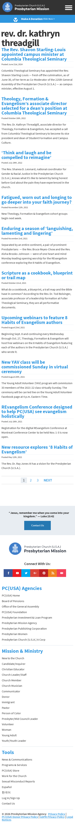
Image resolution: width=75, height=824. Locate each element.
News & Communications (17, 759)
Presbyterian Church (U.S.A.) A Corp (23, 639)
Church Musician (12, 685)
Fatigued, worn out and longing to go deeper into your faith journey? (36, 199)
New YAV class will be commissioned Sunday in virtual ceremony (34, 366)
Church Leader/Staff (14, 674)
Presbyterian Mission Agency (19, 623)
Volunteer (8, 724)
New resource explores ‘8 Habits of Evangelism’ (37, 449)
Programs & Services (14, 765)
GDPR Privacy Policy (52, 817)
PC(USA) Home (11, 595)
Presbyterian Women (14, 634)
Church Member (11, 680)
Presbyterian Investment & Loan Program (27, 617)
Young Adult (9, 735)
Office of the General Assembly (20, 606)
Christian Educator (13, 669)
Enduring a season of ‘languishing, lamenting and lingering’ (37, 231)
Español (7, 787)
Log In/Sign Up (11, 798)
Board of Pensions (13, 601)
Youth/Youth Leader (14, 740)
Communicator (11, 691)
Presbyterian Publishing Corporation (24, 628)
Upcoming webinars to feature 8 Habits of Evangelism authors (34, 320)
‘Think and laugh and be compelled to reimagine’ (26, 155)
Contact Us (37, 525)
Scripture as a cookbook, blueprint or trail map (37, 275)
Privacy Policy (56, 814)
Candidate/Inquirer (13, 664)
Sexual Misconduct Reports (18, 781)
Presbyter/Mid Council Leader (20, 719)
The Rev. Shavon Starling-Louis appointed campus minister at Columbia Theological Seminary (34, 54)
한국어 (6, 792)
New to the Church (13, 658)
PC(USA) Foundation (14, 612)
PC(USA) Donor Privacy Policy (20, 817)
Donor (6, 696)
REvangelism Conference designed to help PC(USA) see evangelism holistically (36, 411)
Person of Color (11, 713)
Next (48, 480)
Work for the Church (14, 776)
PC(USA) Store (10, 770)
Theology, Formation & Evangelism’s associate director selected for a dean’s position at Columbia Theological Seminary (34, 106)
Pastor (6, 708)
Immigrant (8, 702)
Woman (6, 729)
